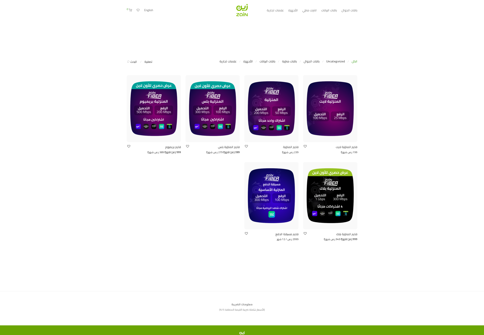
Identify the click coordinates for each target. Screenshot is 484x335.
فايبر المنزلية (291, 147)
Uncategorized (335, 61)
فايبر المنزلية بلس (229, 147)
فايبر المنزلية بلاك (346, 234)
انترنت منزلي (309, 10)
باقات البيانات (329, 10)
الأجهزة (293, 10)
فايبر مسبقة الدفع (287, 234)
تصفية (148, 61)
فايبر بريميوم (173, 147)
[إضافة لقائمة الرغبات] (305, 146)
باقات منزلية (289, 61)
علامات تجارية (275, 10)
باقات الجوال (349, 10)
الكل (354, 61)
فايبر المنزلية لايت (346, 147)
